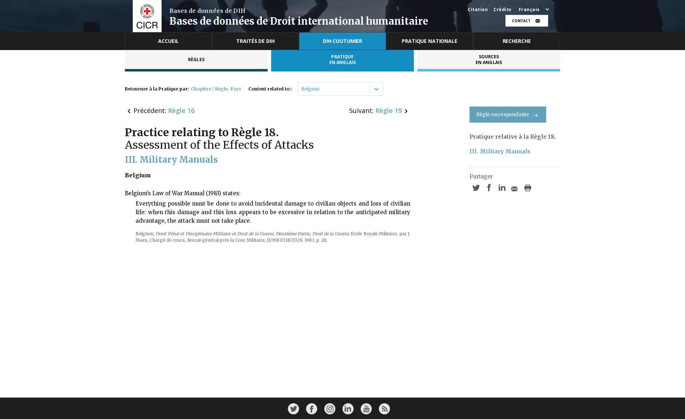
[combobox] (302, 89)
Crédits (502, 10)
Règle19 (388, 110)
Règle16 (181, 110)
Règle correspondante (502, 115)
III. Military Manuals (500, 151)
